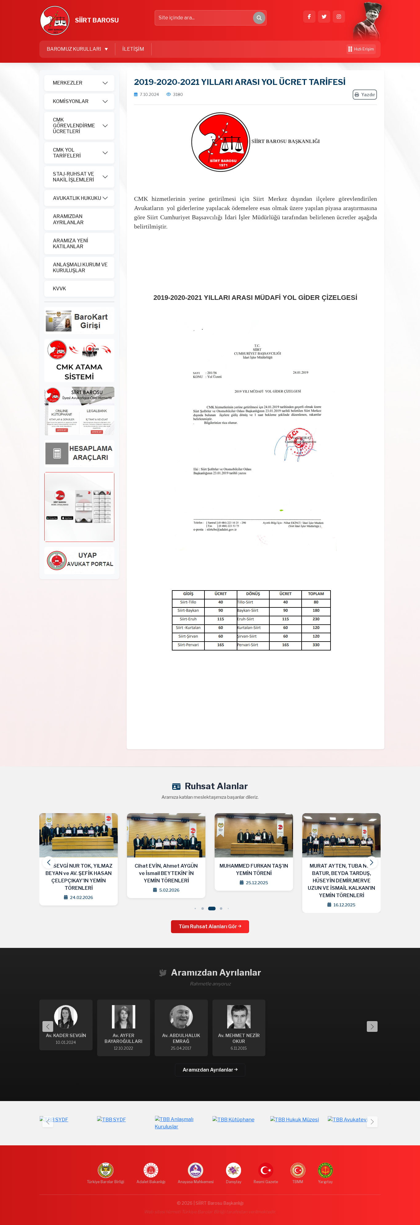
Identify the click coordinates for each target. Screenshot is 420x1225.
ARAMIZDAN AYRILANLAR (68, 219)
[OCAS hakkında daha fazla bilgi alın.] (79, 360)
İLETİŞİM (133, 49)
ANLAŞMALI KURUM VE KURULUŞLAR (80, 267)
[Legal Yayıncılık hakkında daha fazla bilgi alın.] (79, 410)
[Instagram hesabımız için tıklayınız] (339, 16)
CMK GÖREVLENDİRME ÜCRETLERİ (74, 125)
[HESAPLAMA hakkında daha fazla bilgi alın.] (79, 453)
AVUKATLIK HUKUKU (77, 198)
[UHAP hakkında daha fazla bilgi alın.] (79, 320)
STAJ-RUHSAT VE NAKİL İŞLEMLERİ (73, 177)
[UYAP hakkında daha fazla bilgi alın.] (79, 560)
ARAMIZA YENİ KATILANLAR (70, 243)
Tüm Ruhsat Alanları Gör (208, 926)
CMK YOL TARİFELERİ (67, 153)
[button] (371, 862)
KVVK (59, 289)
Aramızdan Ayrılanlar (208, 1070)
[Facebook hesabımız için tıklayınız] (309, 16)
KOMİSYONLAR (71, 101)
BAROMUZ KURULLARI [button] (74, 49)
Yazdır (368, 94)
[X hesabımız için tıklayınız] (324, 16)
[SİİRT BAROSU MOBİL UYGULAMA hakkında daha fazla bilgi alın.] (79, 507)
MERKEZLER (67, 83)
